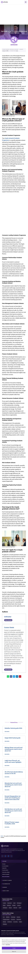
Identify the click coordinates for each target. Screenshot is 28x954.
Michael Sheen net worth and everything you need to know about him (13, 749)
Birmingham (19, 903)
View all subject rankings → (7, 914)
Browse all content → (6, 876)
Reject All (14, 951)
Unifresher (7, 617)
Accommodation (5, 866)
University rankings (6, 872)
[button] (8, 676)
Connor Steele (9, 627)
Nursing (4, 921)
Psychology (13, 917)
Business (18, 917)
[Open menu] (25, 2)
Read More (8, 944)
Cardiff (20, 907)
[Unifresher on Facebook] (5, 856)
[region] (14, 945)
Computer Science (6, 919)
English (20, 921)
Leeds (14, 903)
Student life (4, 868)
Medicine (7, 917)
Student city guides (5, 874)
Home (2, 836)
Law (3, 917)
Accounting (15, 921)
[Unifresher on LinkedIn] (8, 856)
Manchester (9, 903)
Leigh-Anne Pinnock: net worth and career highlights (13, 761)
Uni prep (3, 863)
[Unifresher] (4, 2)
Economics (13, 919)
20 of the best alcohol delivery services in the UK (14, 772)
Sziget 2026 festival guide (12, 738)
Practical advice (5, 870)
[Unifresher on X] (11, 856)
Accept (14, 948)
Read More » (7, 731)
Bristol (4, 905)
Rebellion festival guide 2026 (13, 728)
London (4, 903)
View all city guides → (6, 900)
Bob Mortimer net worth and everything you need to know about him (13, 810)
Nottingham (5, 907)
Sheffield (13, 905)
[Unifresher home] (5, 846)
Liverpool (18, 905)
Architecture (9, 921)
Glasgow (10, 907)
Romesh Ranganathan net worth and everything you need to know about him (12, 797)
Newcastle (15, 907)
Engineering (19, 919)
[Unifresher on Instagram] (2, 856)
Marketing (5, 924)
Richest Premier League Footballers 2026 (12, 823)
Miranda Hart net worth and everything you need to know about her (13, 784)
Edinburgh (9, 905)
